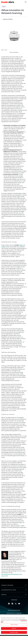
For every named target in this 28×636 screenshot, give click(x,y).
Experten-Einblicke (8, 19)
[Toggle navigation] (26, 2)
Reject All (14, 628)
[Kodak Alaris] (7, 2)
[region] (14, 624)
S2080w (3, 246)
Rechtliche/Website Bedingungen (14, 613)
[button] (14, 585)
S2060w (21, 245)
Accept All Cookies (14, 632)
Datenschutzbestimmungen (14, 610)
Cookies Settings (14, 624)
